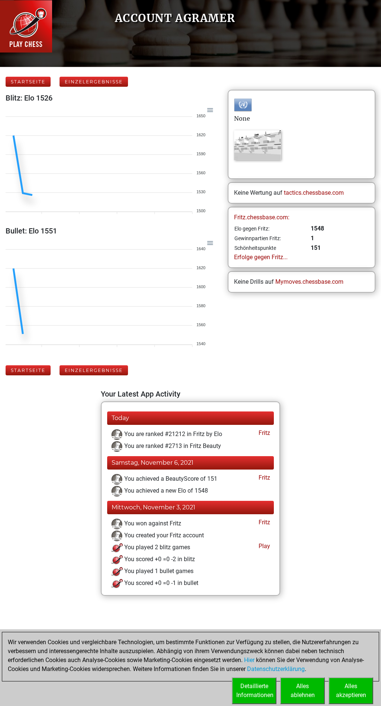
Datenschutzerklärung (276, 668)
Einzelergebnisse (94, 82)
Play (263, 546)
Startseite (28, 82)
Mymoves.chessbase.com (309, 281)
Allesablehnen (303, 691)
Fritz (263, 432)
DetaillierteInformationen (254, 691)
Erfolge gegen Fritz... (261, 257)
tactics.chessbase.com (314, 192)
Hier (249, 660)
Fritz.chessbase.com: (261, 217)
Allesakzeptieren (351, 691)
